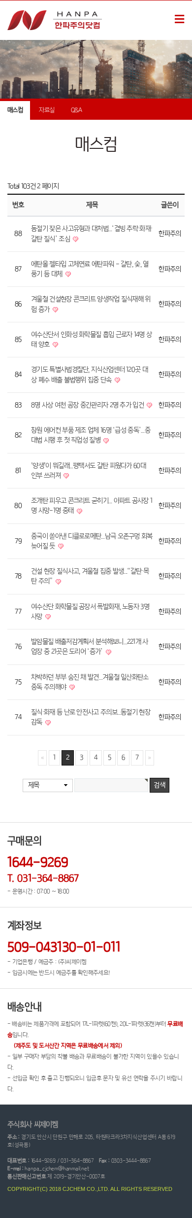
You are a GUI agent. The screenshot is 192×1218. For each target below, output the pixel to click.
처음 (42, 758)
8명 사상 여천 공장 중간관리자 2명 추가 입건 (88, 405)
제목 (33, 785)
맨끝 (149, 758)
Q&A (76, 110)
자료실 (46, 110)
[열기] (179, 20)
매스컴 (15, 110)
